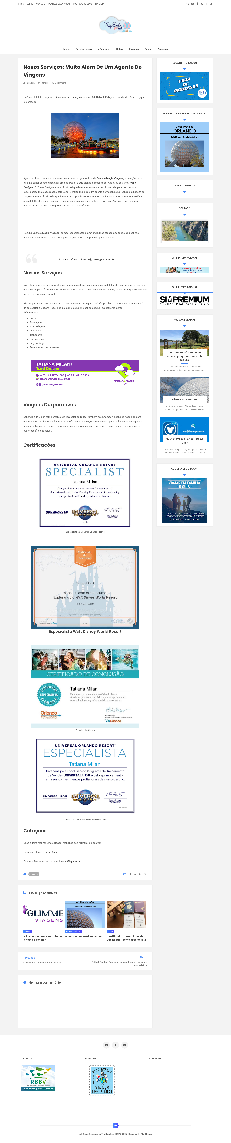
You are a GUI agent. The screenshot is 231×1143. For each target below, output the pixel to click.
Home (21, 4)
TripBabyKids (108, 1134)
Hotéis (119, 49)
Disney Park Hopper (184, 399)
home (66, 49)
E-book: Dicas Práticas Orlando (84, 936)
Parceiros (162, 49)
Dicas (148, 49)
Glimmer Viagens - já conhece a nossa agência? (42, 938)
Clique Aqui (50, 852)
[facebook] (197, 3)
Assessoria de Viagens (69, 97)
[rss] (202, 3)
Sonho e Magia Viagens (110, 178)
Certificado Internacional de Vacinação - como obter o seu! (126, 938)
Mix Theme (146, 1134)
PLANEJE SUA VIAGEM (59, 4)
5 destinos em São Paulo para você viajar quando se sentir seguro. (184, 356)
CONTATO (40, 4)
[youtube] (192, 3)
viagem (34, 874)
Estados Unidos (83, 49)
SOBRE (30, 4)
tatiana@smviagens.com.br (98, 259)
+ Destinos (103, 49)
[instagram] (188, 3)
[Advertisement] (177, 1089)
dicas (110, 931)
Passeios (134, 49)
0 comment (60, 83)
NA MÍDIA (99, 4)
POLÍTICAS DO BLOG (82, 4)
